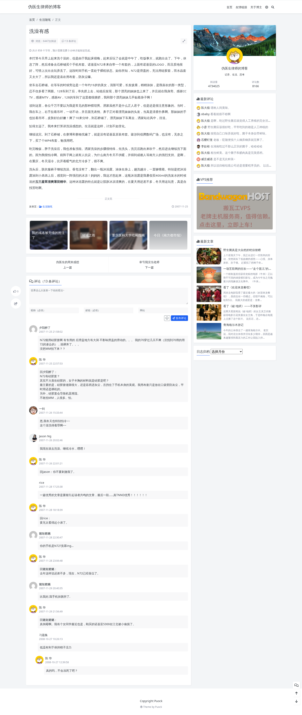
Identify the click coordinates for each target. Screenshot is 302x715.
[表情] (167, 318)
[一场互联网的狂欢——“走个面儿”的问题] (209, 275)
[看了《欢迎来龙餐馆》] (209, 293)
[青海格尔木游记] (209, 331)
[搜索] (273, 7)
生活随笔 (45, 20)
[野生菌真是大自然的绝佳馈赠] (209, 256)
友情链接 (241, 7)
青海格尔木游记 (233, 325)
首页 (229, 7)
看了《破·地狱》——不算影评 (242, 306)
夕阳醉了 (45, 328)
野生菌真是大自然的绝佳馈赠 (242, 250)
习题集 (43, 635)
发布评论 (180, 318)
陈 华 (42, 359)
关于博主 (256, 7)
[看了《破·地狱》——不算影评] (209, 312)
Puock (158, 707)
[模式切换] (267, 7)
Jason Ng (45, 436)
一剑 (42, 409)
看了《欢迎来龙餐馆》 (237, 287)
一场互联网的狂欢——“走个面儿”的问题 (248, 269)
